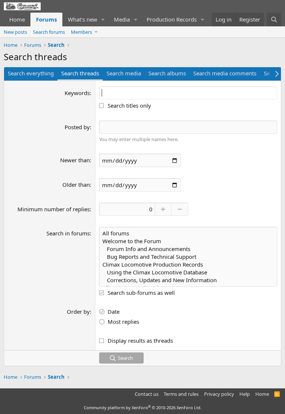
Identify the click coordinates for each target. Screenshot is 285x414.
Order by (78, 311)
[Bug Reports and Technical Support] (188, 257)
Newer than (75, 160)
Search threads (80, 73)
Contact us (146, 394)
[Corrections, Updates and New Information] (188, 280)
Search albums (167, 73)
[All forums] (188, 233)
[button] (103, 19)
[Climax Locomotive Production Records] (188, 264)
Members (81, 32)
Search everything (31, 73)
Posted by (77, 127)
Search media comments (224, 73)
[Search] (274, 19)
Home (17, 19)
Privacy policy (219, 394)
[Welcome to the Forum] (188, 241)
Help (244, 394)
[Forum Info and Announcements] (188, 249)
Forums (46, 19)
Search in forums (68, 233)
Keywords (77, 93)
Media (122, 19)
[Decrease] (179, 209)
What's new (82, 19)
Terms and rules (181, 394)
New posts (15, 32)
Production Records (172, 19)
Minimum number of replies (53, 209)
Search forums (49, 32)
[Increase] (163, 209)
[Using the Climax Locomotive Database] (188, 272)
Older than (76, 184)
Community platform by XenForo (143, 407)
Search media (124, 73)
